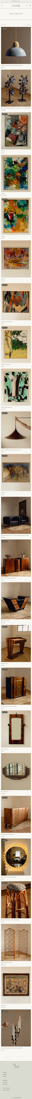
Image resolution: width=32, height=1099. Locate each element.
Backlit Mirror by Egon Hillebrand (8, 877)
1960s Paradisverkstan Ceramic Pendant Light (11, 65)
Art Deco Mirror (4, 749)
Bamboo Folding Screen (6, 962)
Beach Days (4, 1005)
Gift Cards (5, 1082)
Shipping (5, 1074)
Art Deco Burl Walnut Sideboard (8, 578)
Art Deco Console (5, 620)
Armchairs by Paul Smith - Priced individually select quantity (15, 535)
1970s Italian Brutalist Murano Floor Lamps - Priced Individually (15, 108)
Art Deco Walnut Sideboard (7, 834)
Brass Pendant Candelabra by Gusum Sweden (11, 1048)
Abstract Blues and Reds (6, 321)
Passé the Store (17, 1097)
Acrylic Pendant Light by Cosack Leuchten (11, 449)
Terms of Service (6, 1088)
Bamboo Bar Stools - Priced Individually (10, 919)
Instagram (5, 1084)
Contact (4, 1072)
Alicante (3, 492)
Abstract (3, 150)
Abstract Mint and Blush (6, 407)
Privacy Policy (6, 1090)
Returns (4, 1076)
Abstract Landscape (5, 364)
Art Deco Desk (4, 663)
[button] (1, 5)
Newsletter (5, 1080)
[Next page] (26, 1056)
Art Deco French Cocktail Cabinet (9, 706)
